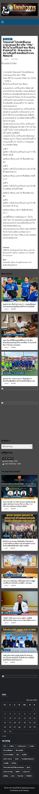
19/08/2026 (13, 623)
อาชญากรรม (26, 771)
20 (25, 722)
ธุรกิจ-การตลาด (7, 759)
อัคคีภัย (18, 771)
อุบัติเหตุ (5, 776)
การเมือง (6, 496)
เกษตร (12, 776)
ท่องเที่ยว (24, 754)
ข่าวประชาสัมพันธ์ (19, 299)
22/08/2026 (12, 548)
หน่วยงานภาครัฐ (7, 771)
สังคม (28, 767)
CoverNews (14, 790)
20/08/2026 (13, 585)
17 (10, 722)
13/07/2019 (14, 59)
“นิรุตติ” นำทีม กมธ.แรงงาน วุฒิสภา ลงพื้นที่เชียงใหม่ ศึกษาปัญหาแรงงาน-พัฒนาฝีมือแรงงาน (19, 619)
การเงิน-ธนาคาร (21, 746)
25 (15, 727)
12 (19, 718)
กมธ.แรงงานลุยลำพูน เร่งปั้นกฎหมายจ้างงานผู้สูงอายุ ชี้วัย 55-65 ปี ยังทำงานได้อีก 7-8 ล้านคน (19, 582)
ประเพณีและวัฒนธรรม (28, 759)
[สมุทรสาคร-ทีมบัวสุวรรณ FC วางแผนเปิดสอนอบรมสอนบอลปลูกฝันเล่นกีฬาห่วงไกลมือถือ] (19, 289)
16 (5, 722)
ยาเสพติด (6, 763)
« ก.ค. (4, 736)
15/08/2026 (13, 309)
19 (19, 722)
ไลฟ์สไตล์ (29, 776)
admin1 (6, 59)
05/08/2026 (13, 347)
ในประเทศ (6, 536)
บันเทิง (17, 759)
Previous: (19, 251)
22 (34, 722)
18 (15, 722)
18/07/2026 (13, 383)
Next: (17, 262)
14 (30, 718)
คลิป (17, 754)
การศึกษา (11, 746)
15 (34, 718)
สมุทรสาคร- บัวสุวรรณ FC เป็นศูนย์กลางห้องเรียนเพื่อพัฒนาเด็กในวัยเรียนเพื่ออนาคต (19, 379)
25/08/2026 (13, 509)
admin (6, 548)
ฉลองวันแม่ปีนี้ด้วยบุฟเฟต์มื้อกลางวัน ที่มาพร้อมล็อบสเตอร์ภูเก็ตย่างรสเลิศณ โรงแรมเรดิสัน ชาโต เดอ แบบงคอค (19, 342)
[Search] (36, 22)
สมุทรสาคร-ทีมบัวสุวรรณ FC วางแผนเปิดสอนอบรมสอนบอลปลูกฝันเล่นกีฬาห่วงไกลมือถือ (19, 305)
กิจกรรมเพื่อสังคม (8, 750)
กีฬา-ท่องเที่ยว (7, 39)
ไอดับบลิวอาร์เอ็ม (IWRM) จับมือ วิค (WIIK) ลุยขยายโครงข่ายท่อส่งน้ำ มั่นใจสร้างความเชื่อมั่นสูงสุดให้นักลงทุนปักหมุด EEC (18, 657)
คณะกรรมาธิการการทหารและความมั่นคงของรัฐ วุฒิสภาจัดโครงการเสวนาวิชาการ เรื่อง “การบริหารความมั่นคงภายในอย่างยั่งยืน (19, 504)
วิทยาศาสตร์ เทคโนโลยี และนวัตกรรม (13, 767)
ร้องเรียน (14, 763)
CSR (4, 746)
